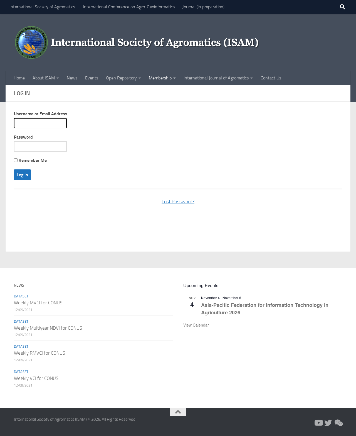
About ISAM (44, 78)
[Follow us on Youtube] (318, 423)
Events (91, 78)
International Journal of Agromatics (216, 78)
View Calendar (196, 325)
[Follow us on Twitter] (328, 423)
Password (23, 137)
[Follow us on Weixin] (338, 423)
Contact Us (271, 78)
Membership (160, 78)
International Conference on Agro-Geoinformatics (129, 6)
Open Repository (121, 78)
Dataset (21, 296)
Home (19, 78)
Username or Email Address (40, 113)
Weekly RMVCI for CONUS (39, 353)
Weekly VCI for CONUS (36, 378)
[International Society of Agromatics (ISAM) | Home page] (140, 42)
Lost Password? (178, 202)
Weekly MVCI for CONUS (38, 302)
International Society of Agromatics (42, 6)
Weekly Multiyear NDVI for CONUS (48, 328)
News (72, 78)
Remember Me (32, 160)
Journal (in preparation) (203, 6)
